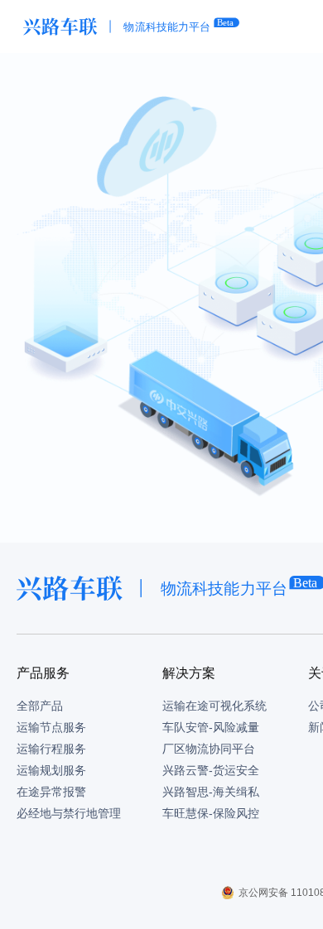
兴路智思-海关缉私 (210, 791)
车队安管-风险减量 (210, 727)
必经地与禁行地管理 (69, 813)
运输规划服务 (51, 770)
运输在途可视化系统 (214, 705)
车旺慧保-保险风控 (210, 813)
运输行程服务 (51, 748)
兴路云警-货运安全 (210, 770)
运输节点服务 (51, 727)
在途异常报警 (51, 791)
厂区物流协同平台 (208, 748)
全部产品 (40, 705)
